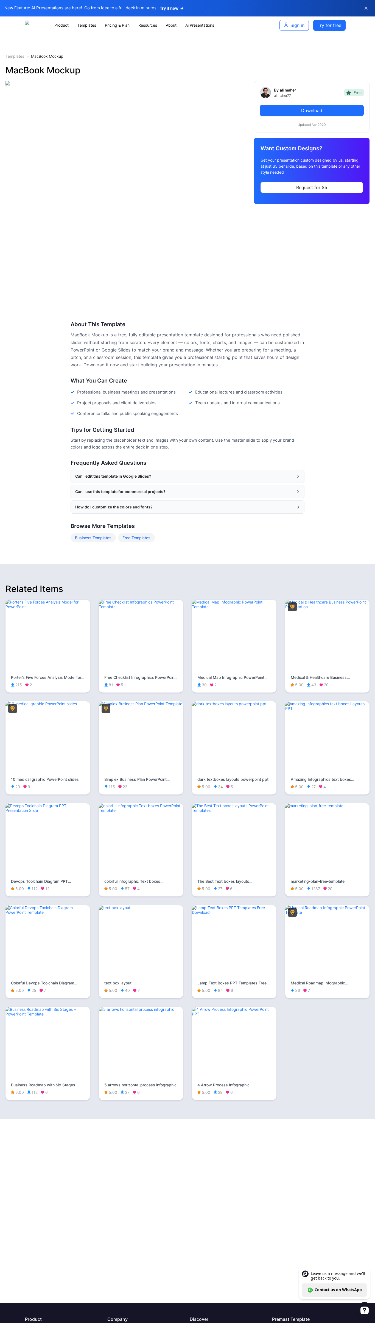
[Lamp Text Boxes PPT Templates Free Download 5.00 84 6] (234, 912)
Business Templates (93, 537)
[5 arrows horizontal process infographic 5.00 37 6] (141, 1009)
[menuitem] (61, 25)
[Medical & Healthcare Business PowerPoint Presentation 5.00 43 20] (327, 606)
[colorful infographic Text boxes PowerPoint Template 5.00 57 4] (141, 810)
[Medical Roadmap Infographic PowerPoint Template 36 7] (327, 912)
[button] (187, 476)
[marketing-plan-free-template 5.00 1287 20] (327, 805)
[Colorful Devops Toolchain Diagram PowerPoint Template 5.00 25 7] (47, 912)
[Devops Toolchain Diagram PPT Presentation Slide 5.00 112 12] (47, 810)
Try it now (172, 8)
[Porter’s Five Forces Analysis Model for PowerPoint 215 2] (47, 606)
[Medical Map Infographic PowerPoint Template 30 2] (234, 606)
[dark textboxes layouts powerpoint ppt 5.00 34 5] (234, 703)
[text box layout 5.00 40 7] (141, 907)
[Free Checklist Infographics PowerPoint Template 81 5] (141, 606)
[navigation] (159, 25)
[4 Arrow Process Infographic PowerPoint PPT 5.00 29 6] (234, 1014)
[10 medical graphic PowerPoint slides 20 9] (47, 703)
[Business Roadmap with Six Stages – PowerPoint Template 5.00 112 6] (47, 1014)
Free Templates (136, 537)
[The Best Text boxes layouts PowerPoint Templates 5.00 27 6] (234, 810)
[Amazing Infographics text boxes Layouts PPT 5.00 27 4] (327, 708)
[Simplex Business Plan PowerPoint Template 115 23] (141, 703)
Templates (14, 56)
